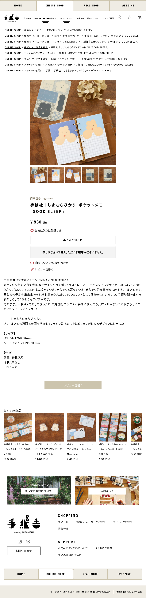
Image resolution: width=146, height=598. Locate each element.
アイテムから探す (66, 18)
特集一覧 (81, 18)
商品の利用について (69, 555)
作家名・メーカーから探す (45, 18)
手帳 (47, 70)
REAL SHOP (91, 5)
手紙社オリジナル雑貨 (36, 47)
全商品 (28, 30)
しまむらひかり (70, 41)
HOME (18, 5)
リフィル (49, 53)
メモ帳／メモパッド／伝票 (59, 64)
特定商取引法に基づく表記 (129, 591)
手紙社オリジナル (71, 35)
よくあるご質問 (107, 18)
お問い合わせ (24, 550)
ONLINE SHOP (54, 5)
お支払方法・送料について (73, 548)
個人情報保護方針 (102, 591)
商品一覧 (28, 18)
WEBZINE (128, 5)
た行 (56, 35)
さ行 (56, 41)
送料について (93, 18)
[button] (4, 429)
